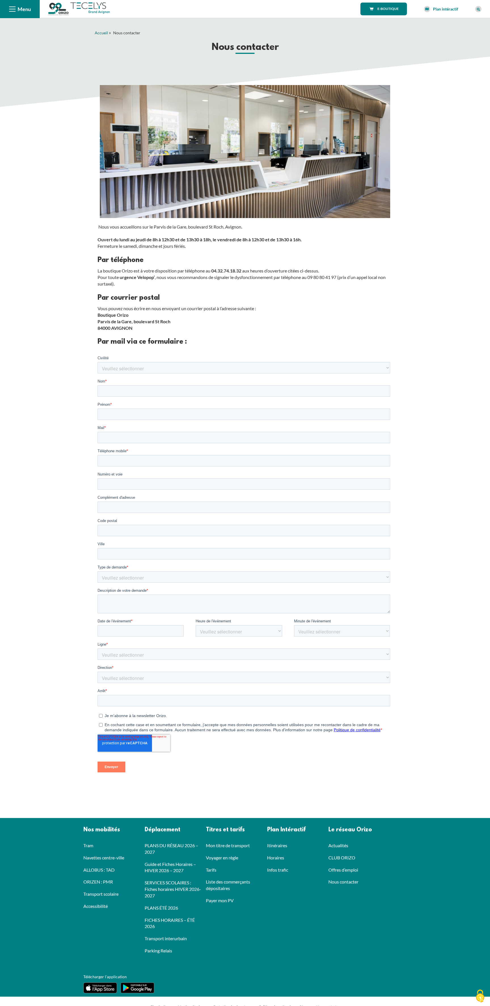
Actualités (338, 845)
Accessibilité (95, 906)
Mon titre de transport (228, 845)
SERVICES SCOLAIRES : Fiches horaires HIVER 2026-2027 (173, 889)
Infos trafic (277, 869)
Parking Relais (158, 950)
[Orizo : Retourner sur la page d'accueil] (58, 8)
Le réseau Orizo (350, 830)
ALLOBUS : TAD (99, 869)
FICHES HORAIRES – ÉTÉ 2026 (170, 923)
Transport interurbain (166, 938)
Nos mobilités (101, 830)
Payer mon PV (220, 900)
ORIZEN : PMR (98, 881)
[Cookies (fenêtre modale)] (480, 996)
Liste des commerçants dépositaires (228, 885)
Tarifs (211, 869)
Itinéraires (277, 845)
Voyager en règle (222, 857)
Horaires (275, 857)
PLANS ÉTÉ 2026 (161, 907)
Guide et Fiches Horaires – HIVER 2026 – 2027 (170, 867)
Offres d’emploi (343, 869)
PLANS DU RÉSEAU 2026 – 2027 (171, 849)
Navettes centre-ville (103, 857)
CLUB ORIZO (341, 857)
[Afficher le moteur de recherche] (478, 9)
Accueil (101, 32)
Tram (88, 845)
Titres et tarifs (225, 830)
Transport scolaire (101, 894)
